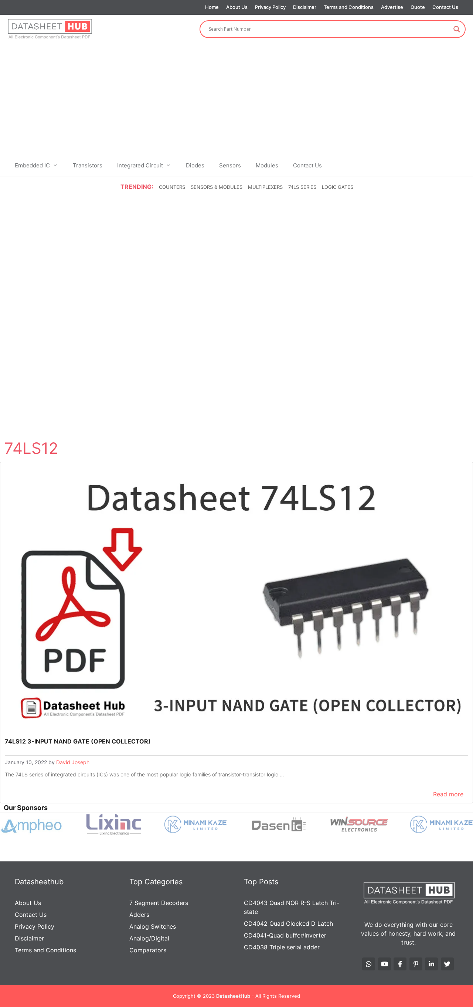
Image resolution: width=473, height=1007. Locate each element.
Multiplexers (265, 187)
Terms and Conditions (349, 7)
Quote (418, 7)
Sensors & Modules (216, 187)
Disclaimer (304, 7)
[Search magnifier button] (457, 29)
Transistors (87, 165)
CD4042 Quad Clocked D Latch (288, 923)
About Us (237, 7)
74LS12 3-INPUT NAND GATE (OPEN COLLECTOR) (78, 741)
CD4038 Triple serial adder (282, 947)
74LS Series (302, 187)
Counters (172, 187)
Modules (267, 165)
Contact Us (445, 7)
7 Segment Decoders (158, 902)
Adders (139, 914)
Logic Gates (337, 187)
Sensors (230, 165)
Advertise (392, 7)
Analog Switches (152, 926)
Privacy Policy (270, 7)
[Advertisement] (236, 99)
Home (212, 7)
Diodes (195, 165)
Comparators (147, 950)
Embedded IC (32, 165)
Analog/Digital (149, 938)
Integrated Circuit (140, 165)
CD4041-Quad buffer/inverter (285, 935)
